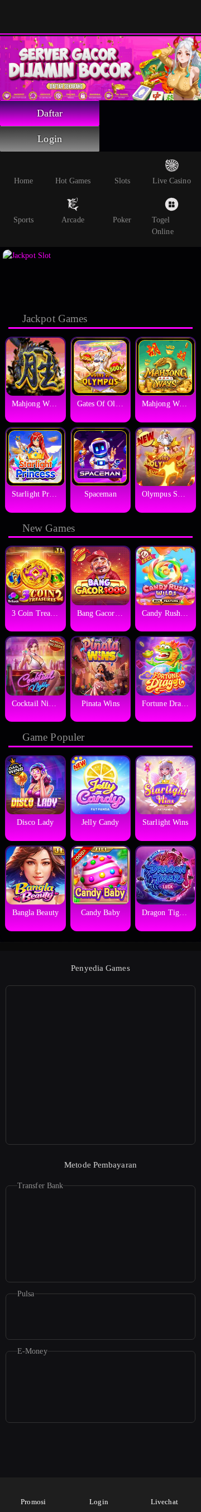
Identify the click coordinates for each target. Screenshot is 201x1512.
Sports (23, 220)
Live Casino (171, 181)
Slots (122, 181)
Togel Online (163, 226)
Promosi (33, 1502)
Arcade (72, 220)
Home (23, 181)
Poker (122, 220)
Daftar (50, 113)
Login (49, 138)
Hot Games (73, 181)
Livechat (164, 1502)
